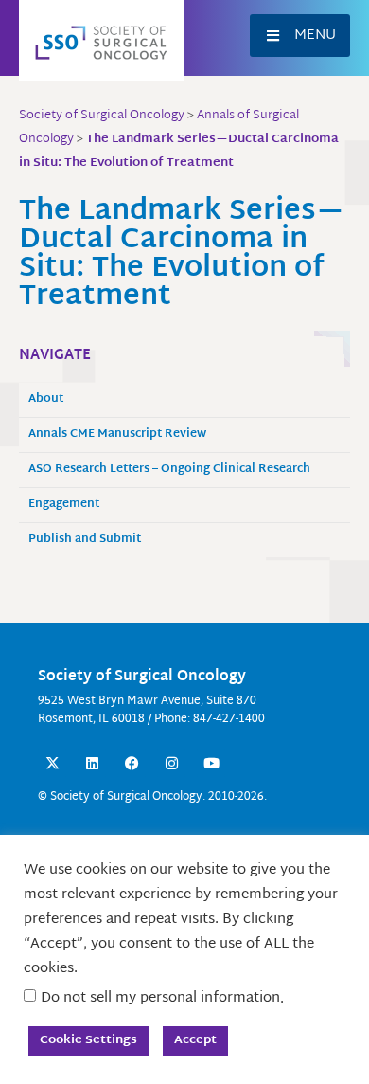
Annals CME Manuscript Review (117, 434)
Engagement (63, 505)
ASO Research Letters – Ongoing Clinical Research (169, 469)
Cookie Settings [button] (88, 1040)
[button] (300, 35)
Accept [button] (195, 1040)
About (45, 399)
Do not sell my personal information (160, 998)
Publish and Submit (84, 540)
